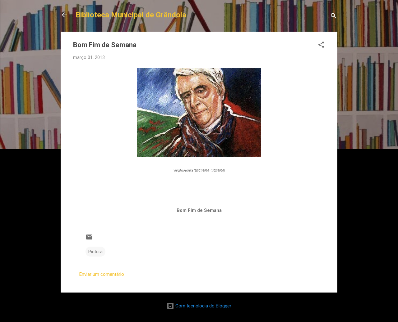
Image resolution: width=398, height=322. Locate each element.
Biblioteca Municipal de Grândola (131, 15)
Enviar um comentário (101, 274)
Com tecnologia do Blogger (202, 306)
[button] (321, 46)
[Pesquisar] (333, 16)
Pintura (95, 251)
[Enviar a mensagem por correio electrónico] (89, 239)
